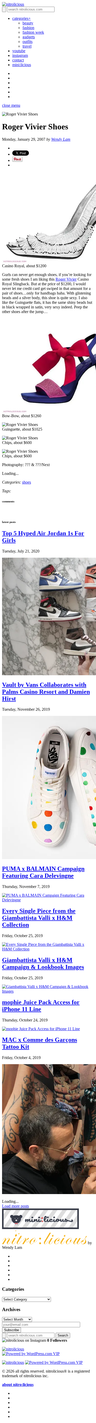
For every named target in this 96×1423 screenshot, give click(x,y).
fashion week (33, 32)
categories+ (21, 18)
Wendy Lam (60, 139)
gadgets (29, 37)
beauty (28, 23)
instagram (20, 55)
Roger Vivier (66, 279)
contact (18, 60)
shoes (26, 482)
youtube (18, 51)
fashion (28, 27)
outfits (28, 41)
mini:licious (21, 65)
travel (27, 46)
